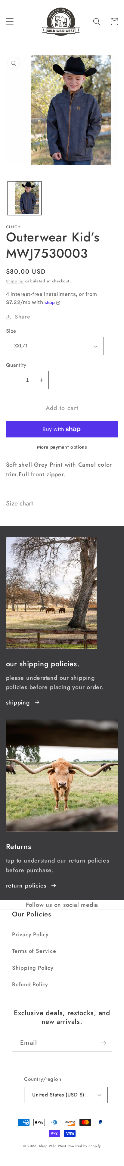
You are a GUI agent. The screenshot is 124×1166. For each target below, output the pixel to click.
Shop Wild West (52, 1145)
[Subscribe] (103, 1043)
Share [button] (22, 317)
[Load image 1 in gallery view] (24, 198)
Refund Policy (30, 984)
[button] (9, 21)
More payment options (62, 447)
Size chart (19, 503)
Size (11, 331)
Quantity (16, 365)
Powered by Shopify (84, 1145)
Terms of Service (34, 951)
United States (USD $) (58, 1094)
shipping (18, 702)
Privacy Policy (30, 934)
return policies (26, 885)
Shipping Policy (33, 968)
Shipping (15, 281)
